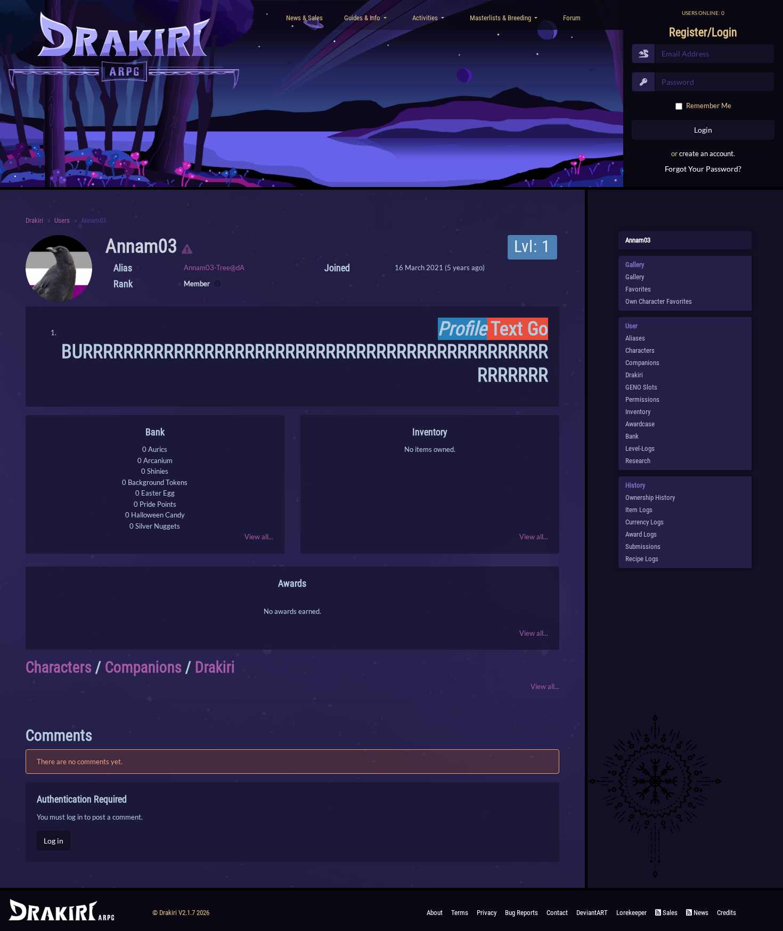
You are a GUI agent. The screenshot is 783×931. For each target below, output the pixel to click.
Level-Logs (640, 448)
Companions (143, 667)
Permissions (642, 399)
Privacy (486, 913)
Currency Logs (644, 522)
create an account (706, 153)
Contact (557, 913)
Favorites (638, 289)
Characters (59, 667)
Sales (669, 913)
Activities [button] (425, 18)
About (435, 913)
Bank (632, 436)
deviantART (592, 913)
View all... (258, 536)
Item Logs (638, 510)
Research (637, 461)
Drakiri (34, 220)
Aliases (635, 338)
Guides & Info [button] (363, 18)
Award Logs (641, 534)
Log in (53, 840)
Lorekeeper (631, 913)
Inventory (637, 412)
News (700, 913)
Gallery (634, 277)
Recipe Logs (641, 559)
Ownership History (650, 497)
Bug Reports (521, 913)
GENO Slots (641, 387)
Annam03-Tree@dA (214, 267)
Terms (459, 913)
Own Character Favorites (658, 301)
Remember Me (708, 105)
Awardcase (640, 424)
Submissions (642, 546)
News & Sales (304, 18)
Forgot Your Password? (703, 168)
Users (62, 220)
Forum (572, 18)
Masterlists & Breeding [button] (501, 18)
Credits (726, 913)
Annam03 (141, 246)
